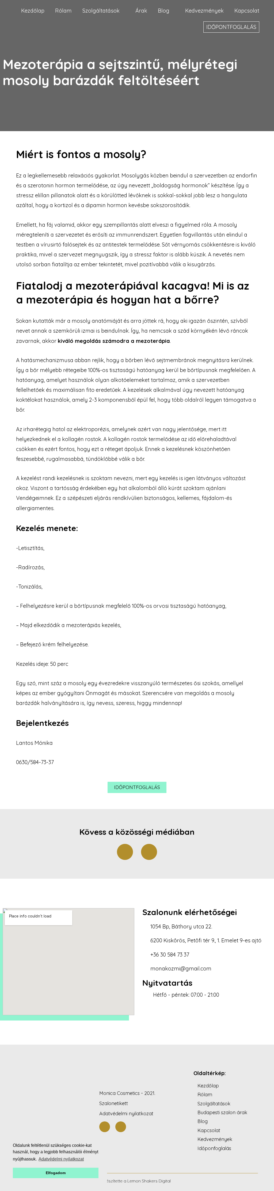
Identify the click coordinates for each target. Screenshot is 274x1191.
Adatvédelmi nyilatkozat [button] (61, 1159)
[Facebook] (125, 852)
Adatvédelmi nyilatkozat (126, 1113)
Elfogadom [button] (56, 1173)
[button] (137, 787)
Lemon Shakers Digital (149, 1181)
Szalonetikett (113, 1103)
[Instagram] (149, 852)
